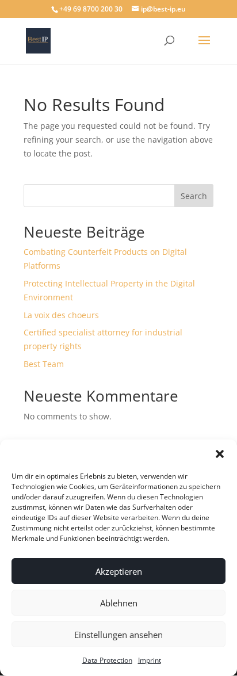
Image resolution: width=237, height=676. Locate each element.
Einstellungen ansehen (118, 634)
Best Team (44, 363)
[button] (219, 454)
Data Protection (107, 660)
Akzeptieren (118, 571)
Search (194, 195)
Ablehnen (118, 603)
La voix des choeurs (61, 315)
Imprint (149, 660)
